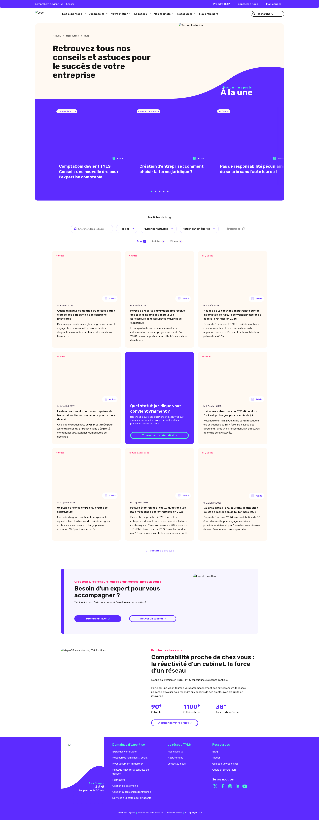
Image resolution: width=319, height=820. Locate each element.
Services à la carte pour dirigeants (131, 798)
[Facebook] (223, 786)
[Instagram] (230, 786)
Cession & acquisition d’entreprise (131, 792)
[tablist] (159, 241)
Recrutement (175, 758)
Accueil (57, 35)
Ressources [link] (72, 35)
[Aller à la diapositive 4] (163, 191)
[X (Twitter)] (215, 786)
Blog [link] (86, 35)
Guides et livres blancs (225, 764)
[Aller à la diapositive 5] (167, 191)
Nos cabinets (175, 751)
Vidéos (216, 758)
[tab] (141, 241)
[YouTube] (245, 786)
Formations (118, 780)
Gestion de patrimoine (125, 786)
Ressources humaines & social (129, 758)
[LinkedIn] (237, 786)
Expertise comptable (124, 751)
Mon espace (273, 4)
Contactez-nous (248, 4)
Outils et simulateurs (224, 770)
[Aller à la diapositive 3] (159, 191)
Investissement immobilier (127, 764)
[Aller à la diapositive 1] (151, 191)
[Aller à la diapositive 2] (155, 191)
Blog (215, 751)
